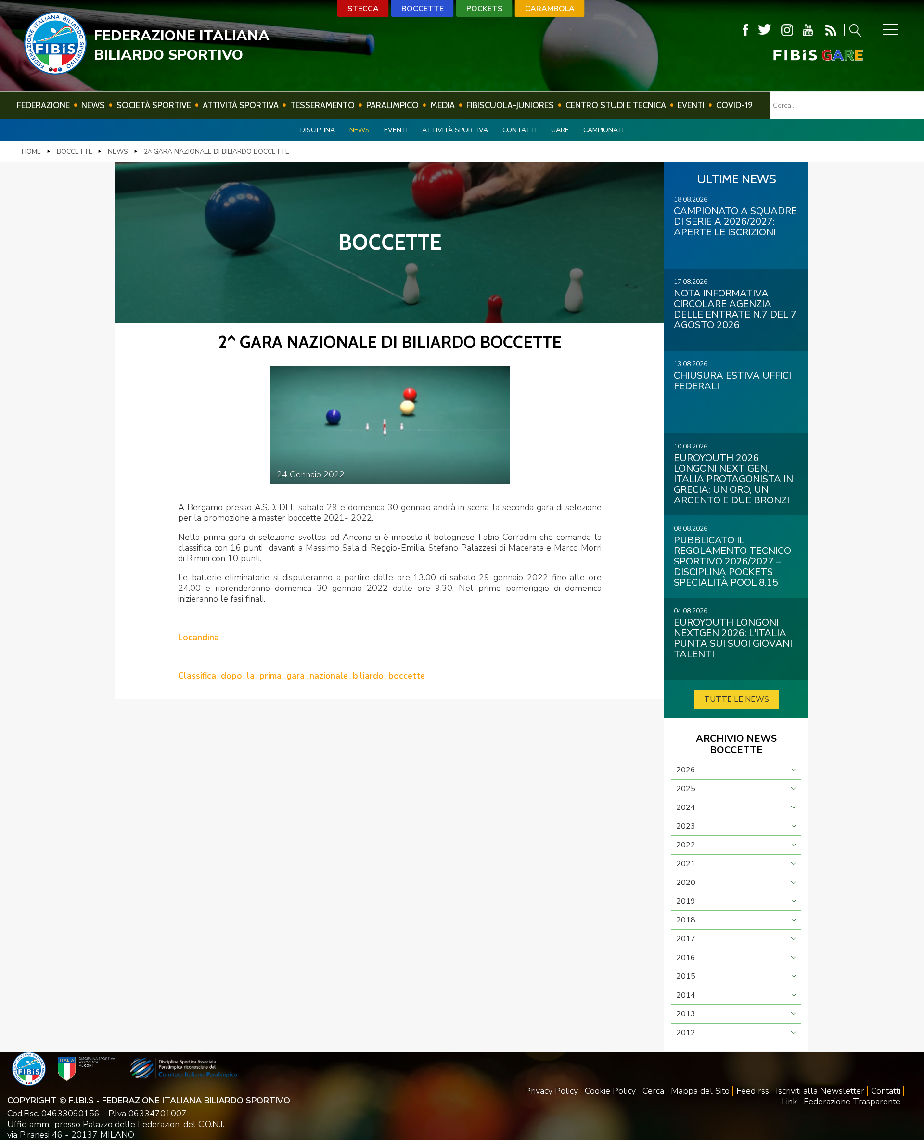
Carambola (550, 8)
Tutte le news (736, 699)
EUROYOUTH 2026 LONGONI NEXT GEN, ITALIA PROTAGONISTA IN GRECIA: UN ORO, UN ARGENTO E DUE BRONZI (733, 479)
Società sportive (153, 105)
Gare (560, 130)
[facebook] (745, 30)
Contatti (519, 130)
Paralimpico (392, 105)
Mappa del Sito (700, 1091)
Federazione (43, 105)
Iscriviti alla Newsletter (820, 1091)
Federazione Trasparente (852, 1101)
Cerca (653, 1091)
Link (789, 1101)
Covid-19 (734, 105)
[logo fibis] (55, 71)
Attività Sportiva (241, 105)
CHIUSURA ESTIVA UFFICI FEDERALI (732, 381)
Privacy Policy (551, 1091)
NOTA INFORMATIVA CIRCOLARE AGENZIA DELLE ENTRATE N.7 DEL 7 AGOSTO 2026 (735, 309)
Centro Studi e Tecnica (615, 105)
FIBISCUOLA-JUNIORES (510, 105)
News (93, 105)
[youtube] (808, 30)
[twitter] (764, 30)
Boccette (422, 8)
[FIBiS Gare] (802, 55)
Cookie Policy (610, 1091)
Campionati (603, 130)
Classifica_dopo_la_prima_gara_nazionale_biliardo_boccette (301, 675)
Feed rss (752, 1091)
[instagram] (787, 30)
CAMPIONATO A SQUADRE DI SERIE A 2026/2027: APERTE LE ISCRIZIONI (735, 222)
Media (442, 105)
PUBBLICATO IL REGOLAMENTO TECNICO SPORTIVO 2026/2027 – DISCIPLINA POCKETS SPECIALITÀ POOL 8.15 (732, 561)
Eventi (691, 105)
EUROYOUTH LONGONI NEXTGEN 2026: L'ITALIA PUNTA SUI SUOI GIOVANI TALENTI (733, 638)
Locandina (198, 637)
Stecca (363, 8)
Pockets (484, 8)
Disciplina (317, 130)
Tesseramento (322, 105)
